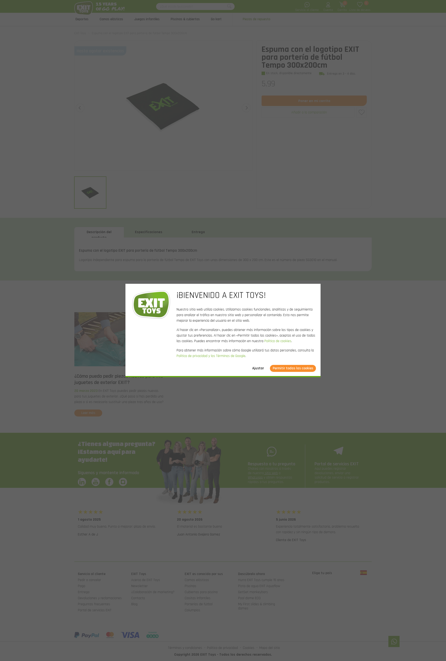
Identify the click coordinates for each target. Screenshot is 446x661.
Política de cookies (277, 341)
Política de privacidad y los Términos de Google (211, 356)
